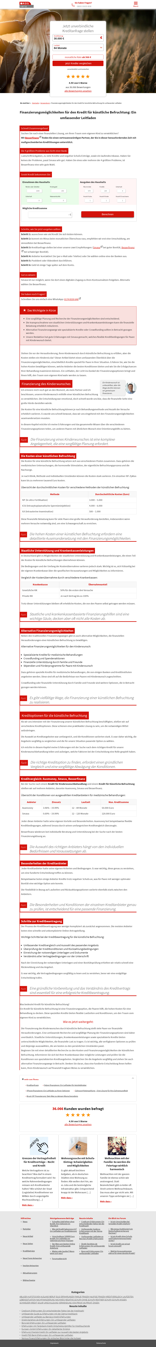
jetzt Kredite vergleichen (78, 63)
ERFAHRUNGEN (67, 1296)
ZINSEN (96, 1302)
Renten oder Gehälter (32, 187)
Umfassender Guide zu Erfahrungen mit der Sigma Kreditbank (90, 1231)
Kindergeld (53, 187)
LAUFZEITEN (128, 1296)
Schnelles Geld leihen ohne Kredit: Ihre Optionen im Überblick (62, 1224)
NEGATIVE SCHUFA (73, 1299)
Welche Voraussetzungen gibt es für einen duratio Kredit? (121, 1252)
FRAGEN (85, 1296)
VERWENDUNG (65, 1302)
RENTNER (99, 1299)
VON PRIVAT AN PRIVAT (82, 1302)
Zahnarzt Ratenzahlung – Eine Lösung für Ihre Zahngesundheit (101, 1090)
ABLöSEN (24, 1296)
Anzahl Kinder (104, 196)
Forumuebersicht (59, 1259)
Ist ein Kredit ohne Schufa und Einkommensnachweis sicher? (120, 1238)
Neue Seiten (28, 1244)
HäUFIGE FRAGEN (97, 1296)
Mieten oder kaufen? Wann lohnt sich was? (62, 1252)
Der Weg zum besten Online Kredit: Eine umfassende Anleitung (62, 1246)
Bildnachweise (29, 1280)
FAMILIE (78, 1296)
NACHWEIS (60, 1299)
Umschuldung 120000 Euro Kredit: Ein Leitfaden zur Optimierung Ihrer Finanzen (62, 1238)
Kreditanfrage (33, 1085)
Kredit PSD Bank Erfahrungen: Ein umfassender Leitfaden (47, 1335)
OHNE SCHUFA (88, 1299)
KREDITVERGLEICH (114, 1296)
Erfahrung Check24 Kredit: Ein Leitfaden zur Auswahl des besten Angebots (55, 1332)
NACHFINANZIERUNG (45, 1299)
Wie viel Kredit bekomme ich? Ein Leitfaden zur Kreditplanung (63, 1230)
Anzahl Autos (87, 196)
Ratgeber (27, 1229)
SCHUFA (108, 1299)
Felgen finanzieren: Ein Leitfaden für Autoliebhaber (65, 1085)
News (25, 1222)
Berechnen (107, 214)
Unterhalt (29, 196)
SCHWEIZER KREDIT (28, 1302)
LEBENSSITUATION (28, 1299)
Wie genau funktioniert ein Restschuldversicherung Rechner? (120, 1231)
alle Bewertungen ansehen (78, 91)
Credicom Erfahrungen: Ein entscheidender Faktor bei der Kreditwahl (91, 1224)
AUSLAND (45, 1296)
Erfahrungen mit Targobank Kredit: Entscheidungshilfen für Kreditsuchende (56, 1326)
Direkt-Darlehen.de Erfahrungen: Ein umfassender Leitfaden (92, 1246)
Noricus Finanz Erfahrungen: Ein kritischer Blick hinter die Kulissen (51, 1338)
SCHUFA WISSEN (119, 1299)
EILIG (58, 1296)
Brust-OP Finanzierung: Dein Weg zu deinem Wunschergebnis (52, 1096)
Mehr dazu (27, 1205)
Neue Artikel (28, 1236)
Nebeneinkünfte (55, 196)
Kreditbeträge (29, 1251)
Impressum (54, 1343)
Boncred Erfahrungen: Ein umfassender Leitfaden (91, 1252)
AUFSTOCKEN (34, 1296)
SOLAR (40, 1302)
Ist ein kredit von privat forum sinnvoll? (119, 1245)
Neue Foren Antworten (32, 1258)
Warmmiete (87, 187)
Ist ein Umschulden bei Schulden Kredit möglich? (119, 1223)
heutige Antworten (31, 1266)
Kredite (102, 187)
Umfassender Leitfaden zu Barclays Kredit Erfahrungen (91, 1238)
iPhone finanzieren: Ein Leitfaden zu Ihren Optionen (48, 1090)
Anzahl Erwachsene (122, 196)
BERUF (52, 1296)
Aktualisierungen (30, 1273)
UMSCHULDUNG (51, 1302)
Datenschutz (101, 1343)
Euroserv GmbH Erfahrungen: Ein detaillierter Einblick (46, 1329)
